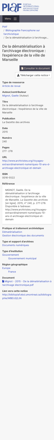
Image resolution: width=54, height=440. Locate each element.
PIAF (4, 26)
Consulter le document (36, 68)
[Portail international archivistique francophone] (27, 7)
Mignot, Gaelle (10, 95)
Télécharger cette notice (34, 75)
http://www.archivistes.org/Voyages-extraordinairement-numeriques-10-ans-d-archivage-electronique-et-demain (26, 164)
